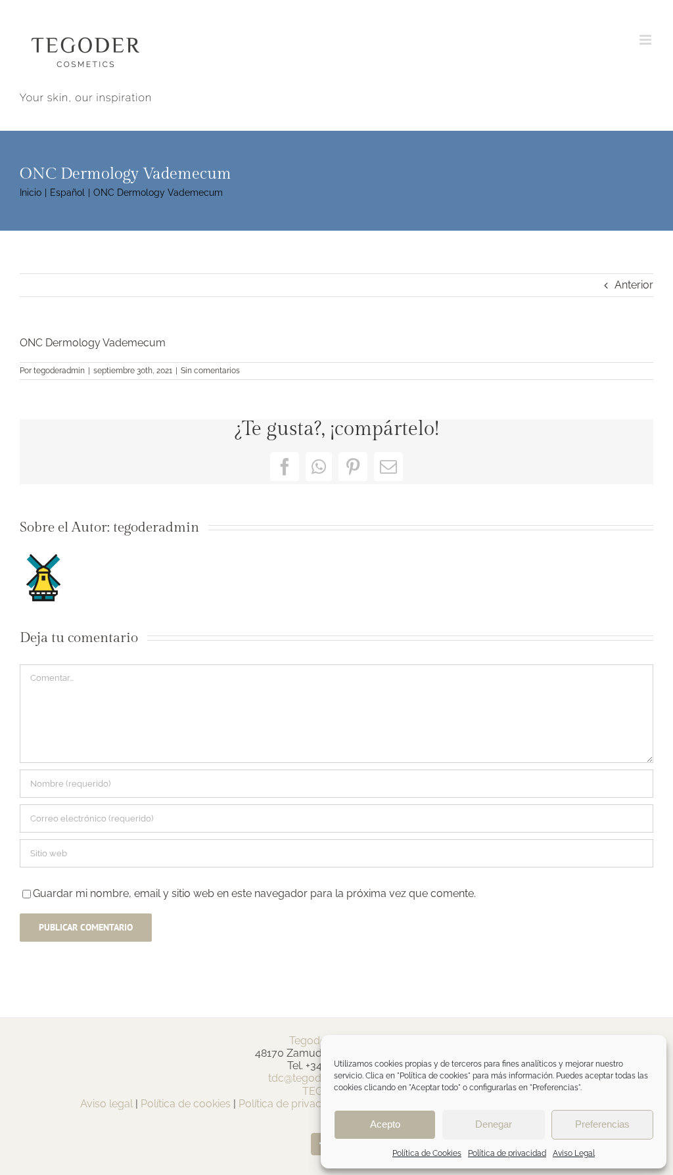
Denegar (493, 1124)
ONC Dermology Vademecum (93, 342)
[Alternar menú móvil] (646, 40)
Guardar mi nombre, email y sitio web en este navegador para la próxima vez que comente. (254, 893)
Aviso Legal (574, 1153)
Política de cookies (186, 1103)
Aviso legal (106, 1103)
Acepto (385, 1124)
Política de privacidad (507, 1153)
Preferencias (602, 1124)
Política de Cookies (426, 1153)
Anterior (634, 285)
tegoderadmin (59, 370)
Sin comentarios (210, 370)
